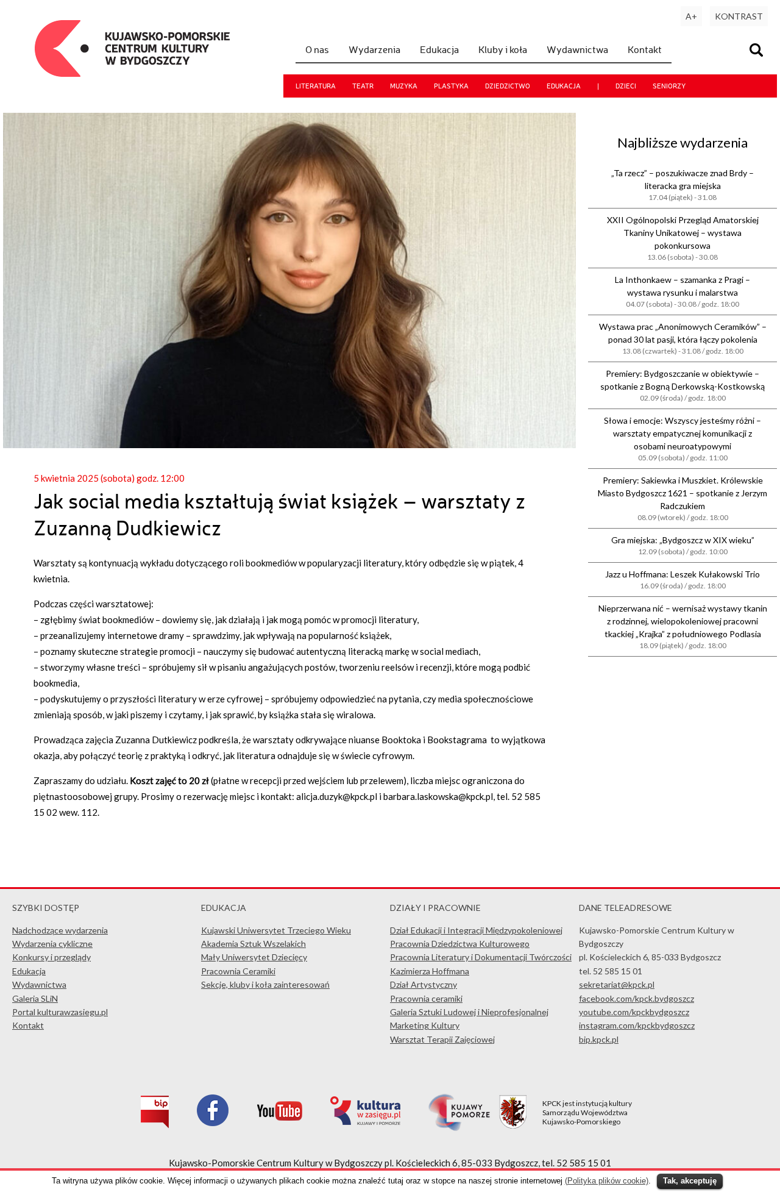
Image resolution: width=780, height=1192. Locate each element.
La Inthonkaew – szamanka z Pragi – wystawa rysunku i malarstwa (682, 291)
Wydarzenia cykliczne (52, 943)
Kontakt (645, 49)
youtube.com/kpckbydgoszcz (634, 1012)
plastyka (451, 86)
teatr (363, 86)
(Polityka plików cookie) (606, 1180)
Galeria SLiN (35, 998)
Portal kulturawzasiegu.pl (60, 1012)
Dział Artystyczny (423, 984)
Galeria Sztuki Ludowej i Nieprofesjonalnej (469, 1012)
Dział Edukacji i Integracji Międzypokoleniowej (476, 930)
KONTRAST (739, 16)
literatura (316, 86)
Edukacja (439, 49)
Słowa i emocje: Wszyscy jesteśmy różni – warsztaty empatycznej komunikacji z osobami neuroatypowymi (682, 438)
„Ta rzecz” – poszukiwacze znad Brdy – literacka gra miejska (682, 185)
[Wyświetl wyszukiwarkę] (758, 51)
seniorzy (669, 86)
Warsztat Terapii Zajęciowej (442, 1039)
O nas (317, 49)
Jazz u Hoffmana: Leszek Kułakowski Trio (682, 579)
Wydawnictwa (577, 49)
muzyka (403, 86)
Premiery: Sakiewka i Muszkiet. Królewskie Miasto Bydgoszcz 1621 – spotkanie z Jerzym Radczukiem (682, 498)
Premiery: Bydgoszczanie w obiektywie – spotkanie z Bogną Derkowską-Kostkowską (682, 385)
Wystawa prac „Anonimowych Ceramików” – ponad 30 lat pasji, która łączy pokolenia (683, 338)
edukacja (564, 86)
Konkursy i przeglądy (51, 957)
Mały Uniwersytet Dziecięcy (254, 957)
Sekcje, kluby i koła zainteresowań (265, 984)
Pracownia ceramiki (426, 998)
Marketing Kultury (424, 1025)
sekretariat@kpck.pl (616, 984)
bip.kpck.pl (599, 1039)
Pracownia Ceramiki (238, 971)
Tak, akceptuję (690, 1180)
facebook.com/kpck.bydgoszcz (636, 998)
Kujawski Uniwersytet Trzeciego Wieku (276, 930)
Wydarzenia (374, 49)
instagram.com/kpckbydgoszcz (637, 1025)
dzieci (625, 86)
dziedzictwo (507, 86)
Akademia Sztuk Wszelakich (253, 943)
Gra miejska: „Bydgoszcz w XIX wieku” (682, 545)
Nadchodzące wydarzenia (60, 930)
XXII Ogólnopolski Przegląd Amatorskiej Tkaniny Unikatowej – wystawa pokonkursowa (683, 238)
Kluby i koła (502, 49)
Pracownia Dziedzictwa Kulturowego (460, 943)
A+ (691, 16)
